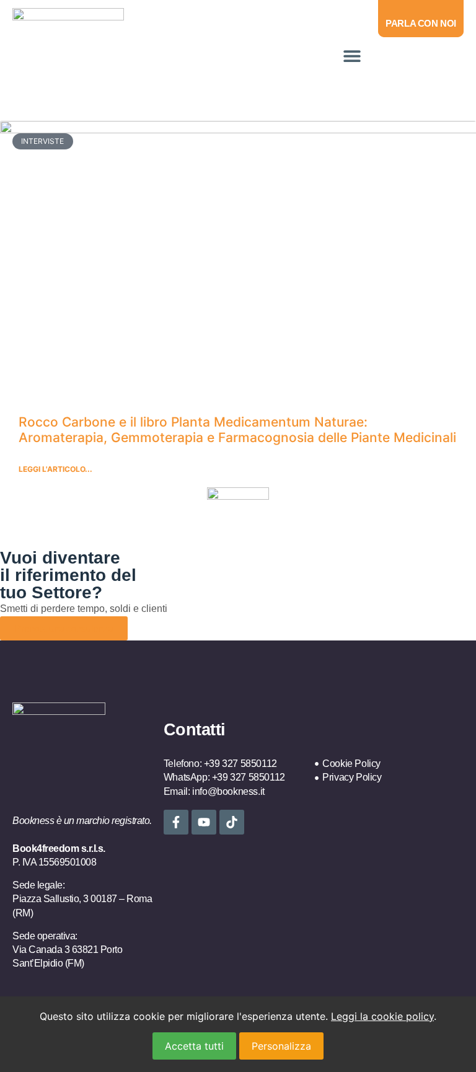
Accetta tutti (194, 1046)
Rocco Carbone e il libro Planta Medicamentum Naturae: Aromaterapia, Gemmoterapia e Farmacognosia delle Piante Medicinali (237, 429)
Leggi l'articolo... (55, 469)
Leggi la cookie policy (382, 1016)
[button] (352, 55)
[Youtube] (204, 822)
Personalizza (281, 1046)
